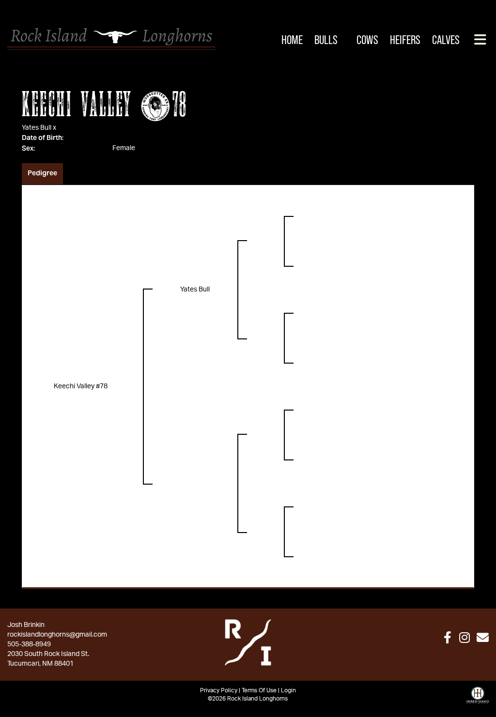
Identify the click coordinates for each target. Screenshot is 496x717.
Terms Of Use (259, 690)
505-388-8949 (29, 644)
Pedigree (42, 172)
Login (288, 690)
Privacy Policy (218, 690)
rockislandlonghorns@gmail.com (57, 634)
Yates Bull (36, 127)
